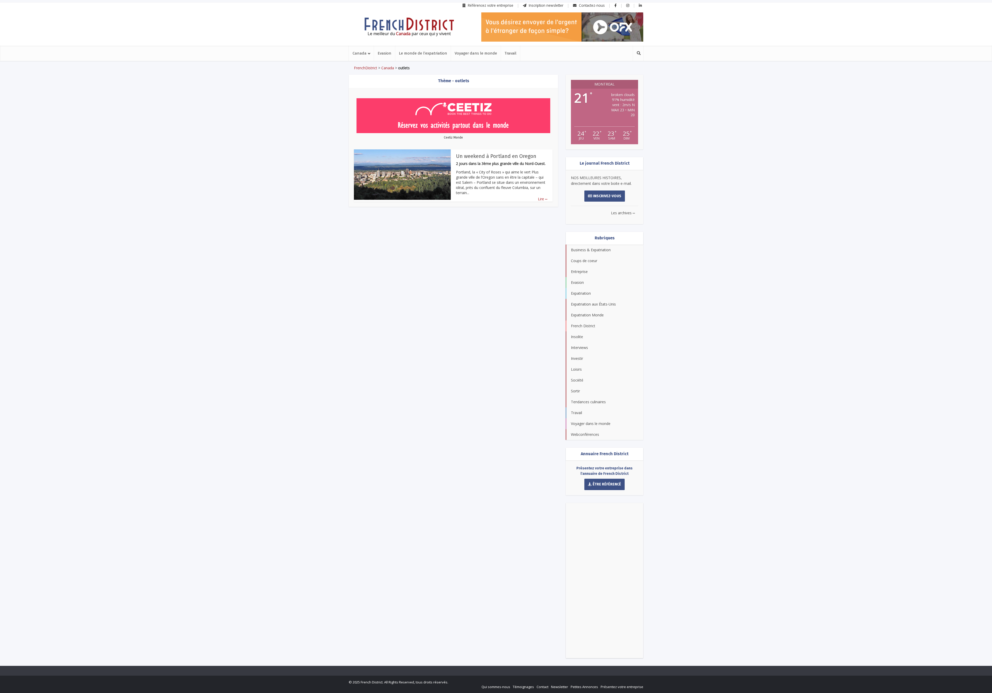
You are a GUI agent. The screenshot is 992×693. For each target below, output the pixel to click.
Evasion (384, 53)
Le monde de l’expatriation (423, 53)
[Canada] (409, 24)
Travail (510, 53)
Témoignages (523, 686)
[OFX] (562, 27)
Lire (542, 198)
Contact (542, 686)
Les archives (623, 212)
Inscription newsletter (545, 5)
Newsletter (559, 686)
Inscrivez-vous (607, 196)
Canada (360, 53)
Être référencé (607, 484)
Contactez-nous (591, 5)
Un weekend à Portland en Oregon (496, 156)
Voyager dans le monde (476, 53)
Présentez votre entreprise (622, 686)
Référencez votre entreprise (490, 5)
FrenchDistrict (365, 67)
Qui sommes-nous (496, 686)
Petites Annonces (584, 686)
